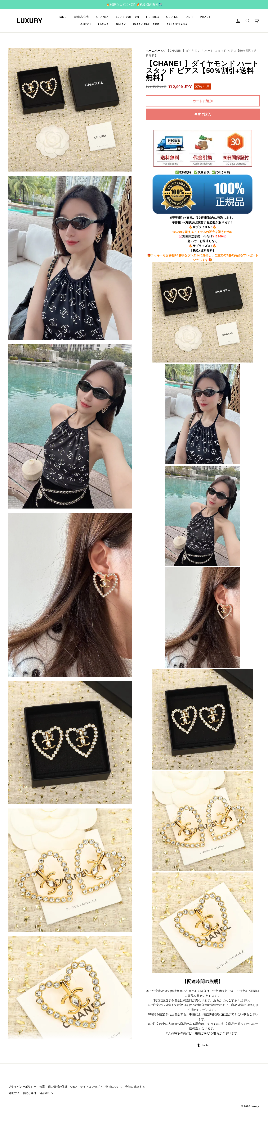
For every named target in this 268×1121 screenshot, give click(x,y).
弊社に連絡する (135, 1086)
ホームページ (155, 50)
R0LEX (121, 24)
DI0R (189, 16)
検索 (42, 1086)
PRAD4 (205, 16)
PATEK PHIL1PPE (146, 24)
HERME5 (152, 16)
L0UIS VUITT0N (127, 16)
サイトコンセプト (91, 1086)
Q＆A (73, 1086)
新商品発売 (81, 16)
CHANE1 (102, 16)
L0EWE (103, 24)
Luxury (29, 20)
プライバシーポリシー (22, 1086)
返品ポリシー (48, 1093)
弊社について (114, 1086)
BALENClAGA (177, 24)
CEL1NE (172, 16)
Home (62, 16)
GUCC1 (85, 24)
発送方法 (13, 1093)
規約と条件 (30, 1093)
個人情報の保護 (57, 1086)
